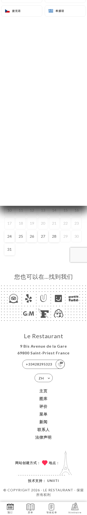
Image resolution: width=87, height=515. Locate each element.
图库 (43, 398)
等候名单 (51, 512)
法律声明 (43, 437)
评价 (43, 406)
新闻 (43, 421)
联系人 (43, 429)
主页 (43, 390)
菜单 (43, 414)
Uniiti (53, 481)
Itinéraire (74, 512)
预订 (10, 512)
